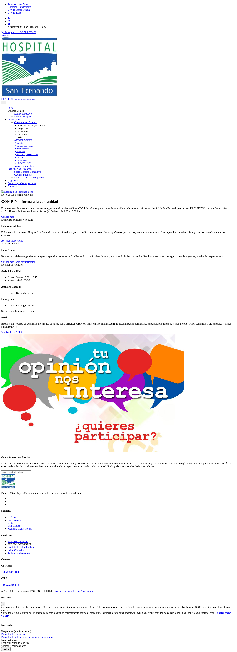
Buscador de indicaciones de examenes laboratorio (27, 637)
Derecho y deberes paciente (22, 183)
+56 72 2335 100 (10, 572)
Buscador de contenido (13, 634)
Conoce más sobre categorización (18, 261)
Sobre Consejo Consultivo (27, 171)
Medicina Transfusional (20, 528)
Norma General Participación (29, 177)
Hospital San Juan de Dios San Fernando (74, 591)
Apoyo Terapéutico (24, 166)
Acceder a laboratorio (12, 240)
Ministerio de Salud (18, 541)
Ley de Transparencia (19, 9)
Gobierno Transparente (19, 6)
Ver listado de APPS (11, 332)
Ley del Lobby (15, 12)
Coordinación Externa (25, 122)
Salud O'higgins (16, 550)
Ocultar (6, 649)
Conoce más (7, 216)
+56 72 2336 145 (10, 584)
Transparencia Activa (18, 4)
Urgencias (13, 180)
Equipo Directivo (23, 113)
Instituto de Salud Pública (21, 547)
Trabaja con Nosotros (19, 553)
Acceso (5, 35)
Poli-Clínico (14, 525)
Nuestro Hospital (22, 116)
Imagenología (15, 520)
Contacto (12, 186)
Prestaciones (14, 119)
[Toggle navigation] (3, 102)
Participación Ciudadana (20, 168)
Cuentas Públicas (23, 174)
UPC (10, 522)
